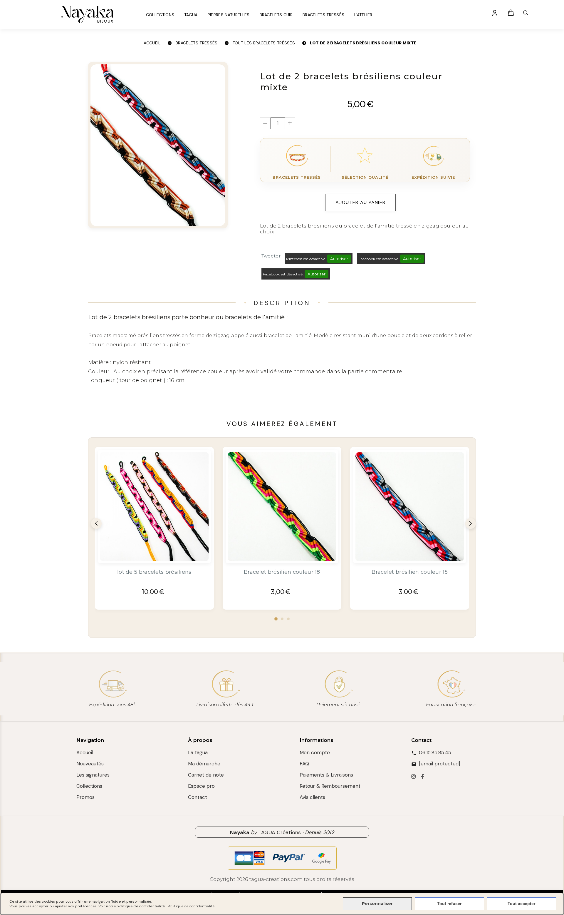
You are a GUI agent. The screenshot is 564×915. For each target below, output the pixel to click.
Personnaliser (377, 903)
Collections (89, 786)
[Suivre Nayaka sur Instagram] (413, 777)
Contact (197, 797)
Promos (85, 797)
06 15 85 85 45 (435, 752)
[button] (276, 618)
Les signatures (93, 775)
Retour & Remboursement (330, 786)
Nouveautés (90, 763)
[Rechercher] (525, 12)
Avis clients (312, 797)
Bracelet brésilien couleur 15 (410, 572)
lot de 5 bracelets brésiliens (154, 572)
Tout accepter (521, 903)
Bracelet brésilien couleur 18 (282, 572)
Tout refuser (449, 903)
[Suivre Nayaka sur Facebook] (422, 777)
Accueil (84, 752)
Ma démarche (204, 763)
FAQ (304, 763)
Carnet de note (206, 775)
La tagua (198, 752)
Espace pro (201, 786)
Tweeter (271, 256)
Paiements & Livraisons (326, 775)
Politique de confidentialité (190, 906)
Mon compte (315, 752)
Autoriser (339, 258)
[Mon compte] (494, 13)
